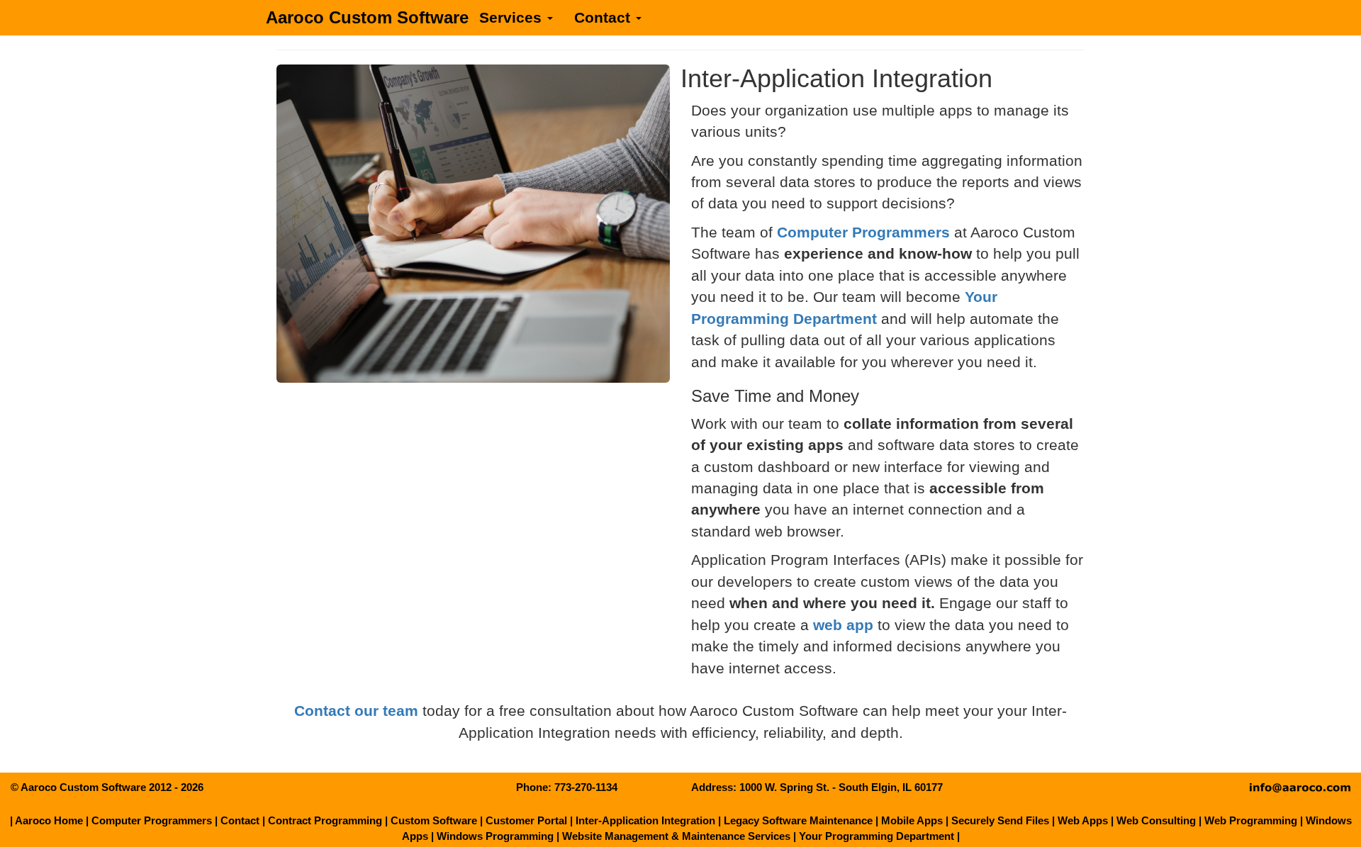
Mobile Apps (912, 820)
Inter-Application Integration (645, 820)
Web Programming (1250, 820)
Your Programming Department (876, 836)
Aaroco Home (49, 820)
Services (512, 17)
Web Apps (1083, 820)
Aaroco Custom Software (367, 17)
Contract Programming (325, 820)
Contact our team (356, 710)
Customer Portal (526, 820)
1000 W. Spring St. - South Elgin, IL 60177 (841, 787)
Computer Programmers (863, 232)
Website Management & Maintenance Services (676, 836)
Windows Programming (495, 836)
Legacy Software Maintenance (798, 820)
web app (843, 625)
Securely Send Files (1000, 820)
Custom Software (434, 820)
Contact (604, 17)
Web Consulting (1156, 820)
